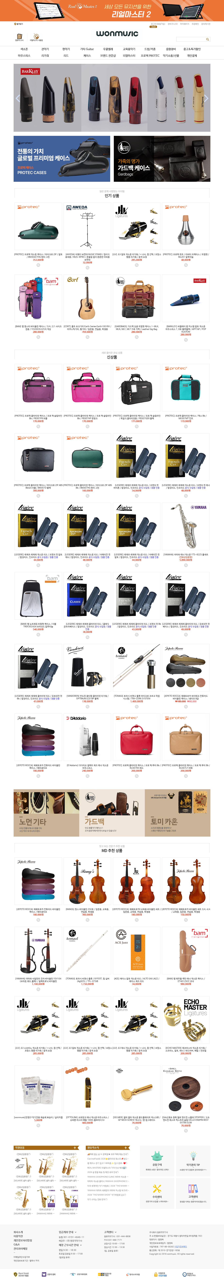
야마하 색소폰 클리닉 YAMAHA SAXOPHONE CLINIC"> (108, 1181)
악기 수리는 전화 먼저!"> (97, 1200)
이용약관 (18, 1236)
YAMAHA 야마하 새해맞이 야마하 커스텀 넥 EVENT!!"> (108, 1190)
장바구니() (173, 24)
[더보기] (75, 1148)
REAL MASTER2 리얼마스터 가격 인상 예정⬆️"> (107, 1168)
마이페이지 (184, 24)
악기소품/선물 (171, 55)
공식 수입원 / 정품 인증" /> (137, 482)
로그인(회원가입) (158, 24)
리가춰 (45, 55)
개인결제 (192, 55)
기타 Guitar (87, 49)
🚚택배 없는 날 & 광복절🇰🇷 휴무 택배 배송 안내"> (107, 1154)
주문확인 (195, 24)
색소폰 (24, 49)
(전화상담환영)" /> (185, 551)
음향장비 (171, 49)
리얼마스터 (129, 55)
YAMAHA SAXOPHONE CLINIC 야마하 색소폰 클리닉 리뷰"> (108, 1177)
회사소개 (18, 1232)
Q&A (17, 1244)
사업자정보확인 (180, 1247)
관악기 (45, 49)
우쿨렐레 (108, 49)
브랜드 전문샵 (108, 55)
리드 (66, 55)
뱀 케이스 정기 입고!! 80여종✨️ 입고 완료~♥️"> (107, 1163)
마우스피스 (24, 55)
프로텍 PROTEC (150, 55)
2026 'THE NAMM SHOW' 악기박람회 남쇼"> (106, 1195)
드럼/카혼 (150, 49)
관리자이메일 (20, 1248)
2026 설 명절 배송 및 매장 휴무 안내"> (103, 1172)
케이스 (87, 55)
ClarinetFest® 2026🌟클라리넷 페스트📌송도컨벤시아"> (108, 1159)
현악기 (66, 49)
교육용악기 (129, 49)
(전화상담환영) (46, 1187)
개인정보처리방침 (23, 1240)
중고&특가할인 (192, 49)
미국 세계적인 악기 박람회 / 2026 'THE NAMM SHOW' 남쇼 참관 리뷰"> (108, 1186)
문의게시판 (205, 24)
